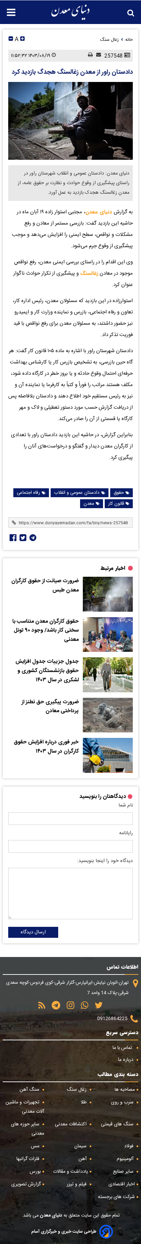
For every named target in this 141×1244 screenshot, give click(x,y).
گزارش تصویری (26, 1184)
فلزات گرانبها (28, 1159)
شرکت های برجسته (116, 1197)
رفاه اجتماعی (28, 493)
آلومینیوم (126, 1159)
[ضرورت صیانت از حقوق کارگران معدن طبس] (108, 594)
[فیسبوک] (12, 537)
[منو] (7, 8)
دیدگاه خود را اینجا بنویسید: (105, 861)
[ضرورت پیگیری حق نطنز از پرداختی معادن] (108, 715)
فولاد (129, 1146)
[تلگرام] (32, 537)
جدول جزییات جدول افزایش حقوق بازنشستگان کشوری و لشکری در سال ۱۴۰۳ (47, 670)
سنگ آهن (30, 1090)
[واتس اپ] (82, 1007)
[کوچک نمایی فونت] (10, 39)
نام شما (125, 805)
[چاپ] (89, 55)
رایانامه (126, 833)
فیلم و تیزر (77, 1184)
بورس (35, 1172)
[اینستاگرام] (68, 1007)
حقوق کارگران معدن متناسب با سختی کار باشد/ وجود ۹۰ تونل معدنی (45, 630)
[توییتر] (96, 1007)
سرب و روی (123, 1102)
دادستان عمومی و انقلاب (77, 493)
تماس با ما (123, 1048)
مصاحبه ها (125, 1090)
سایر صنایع (124, 1172)
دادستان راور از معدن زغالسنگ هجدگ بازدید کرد (72, 72)
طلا (84, 1102)
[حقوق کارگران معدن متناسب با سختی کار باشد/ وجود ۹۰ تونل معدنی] (108, 634)
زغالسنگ (88, 273)
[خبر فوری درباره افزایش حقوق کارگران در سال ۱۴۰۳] (108, 755)
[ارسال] (97, 55)
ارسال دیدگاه (33, 932)
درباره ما (126, 1060)
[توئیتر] (22, 537)
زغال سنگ (77, 1090)
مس (36, 1146)
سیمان (81, 1146)
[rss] (41, 1007)
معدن (89, 503)
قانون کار (116, 503)
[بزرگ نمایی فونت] (22, 39)
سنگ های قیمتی (118, 1124)
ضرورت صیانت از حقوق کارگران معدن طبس (45, 586)
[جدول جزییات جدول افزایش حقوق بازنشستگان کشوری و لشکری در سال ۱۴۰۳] (108, 674)
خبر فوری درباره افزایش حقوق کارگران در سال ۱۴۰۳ (46, 747)
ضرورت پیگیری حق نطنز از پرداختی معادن (50, 707)
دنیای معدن (98, 212)
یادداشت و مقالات (70, 1172)
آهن (83, 1159)
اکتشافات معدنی (71, 1124)
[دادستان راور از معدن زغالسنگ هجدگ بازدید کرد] (70, 121)
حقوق (119, 493)
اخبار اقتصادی (121, 1184)
